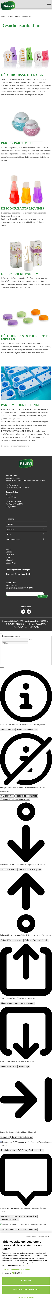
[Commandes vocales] (1, 667)
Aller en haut (6, 1003)
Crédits (36, 627)
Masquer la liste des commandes (15, 799)
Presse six (21, 1230)
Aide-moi (11, 730)
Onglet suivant (26, 1137)
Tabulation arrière (8, 1150)
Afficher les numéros (28, 1216)
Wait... (30, 640)
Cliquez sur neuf (8, 1230)
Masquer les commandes (26, 796)
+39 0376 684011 (15, 501)
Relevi (3, 16)
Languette (5, 1137)
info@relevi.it (11, 506)
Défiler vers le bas (8, 870)
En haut (27, 940)
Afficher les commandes (27, 730)
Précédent (22, 1150)
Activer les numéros (9, 1220)
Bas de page (35, 870)
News (8, 557)
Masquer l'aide (7, 796)
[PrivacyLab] (16, 1273)
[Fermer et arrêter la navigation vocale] (3, 667)
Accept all (26, 1281)
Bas (15, 1066)
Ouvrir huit (32, 1230)
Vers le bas (23, 870)
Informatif (9, 560)
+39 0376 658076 (16, 504)
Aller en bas (6, 1066)
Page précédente (40, 940)
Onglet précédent (36, 1150)
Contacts (9, 552)
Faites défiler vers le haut (11, 940)
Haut (16, 1003)
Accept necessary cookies (26, 1290)
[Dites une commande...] (1, 633)
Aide (3, 730)
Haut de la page (26, 1003)
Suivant (14, 1137)
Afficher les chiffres (9, 1216)
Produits (11, 16)
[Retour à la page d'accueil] (12, 5)
